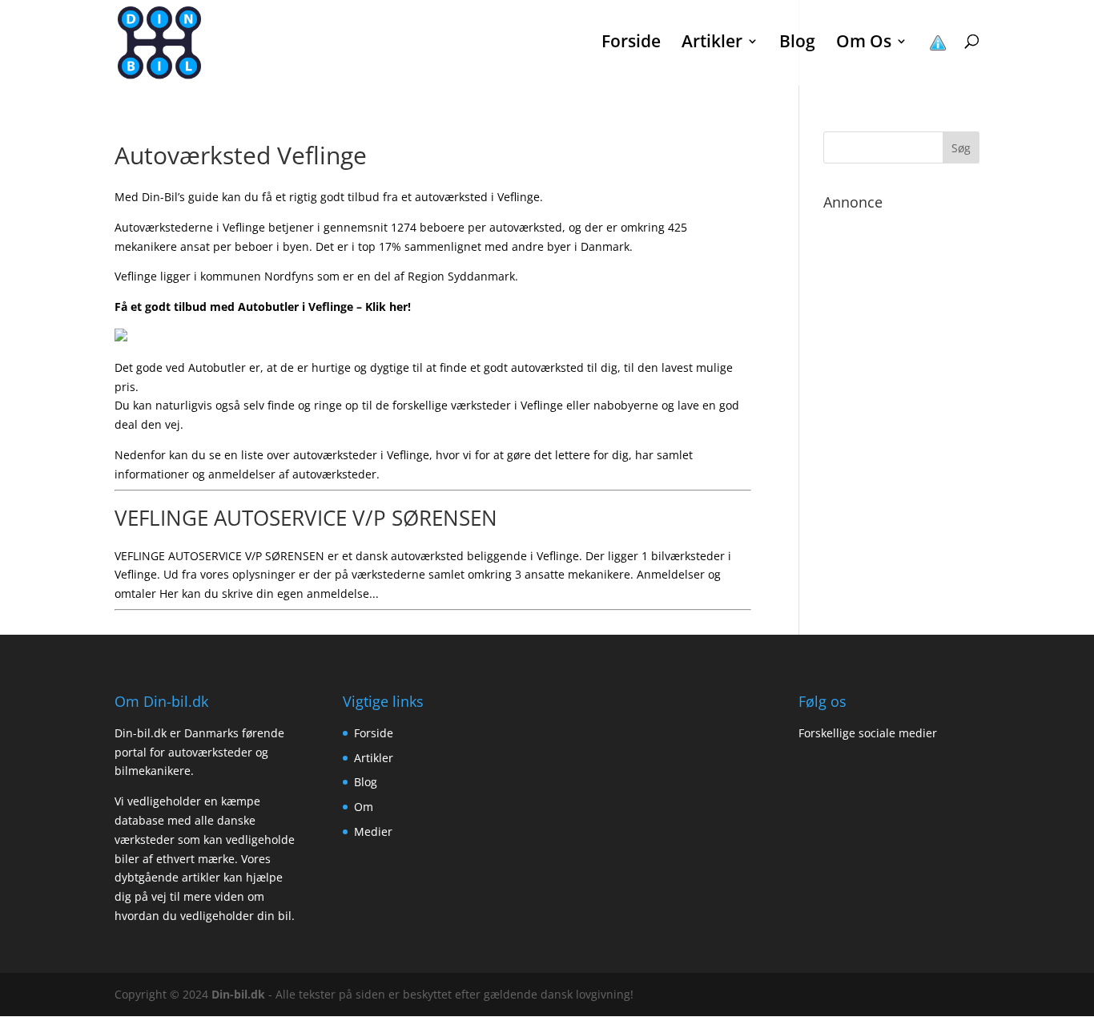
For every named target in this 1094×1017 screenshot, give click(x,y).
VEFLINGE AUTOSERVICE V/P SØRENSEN (306, 517)
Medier (373, 831)
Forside (631, 43)
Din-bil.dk (238, 994)
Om (363, 806)
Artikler (373, 757)
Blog (797, 43)
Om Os (863, 43)
